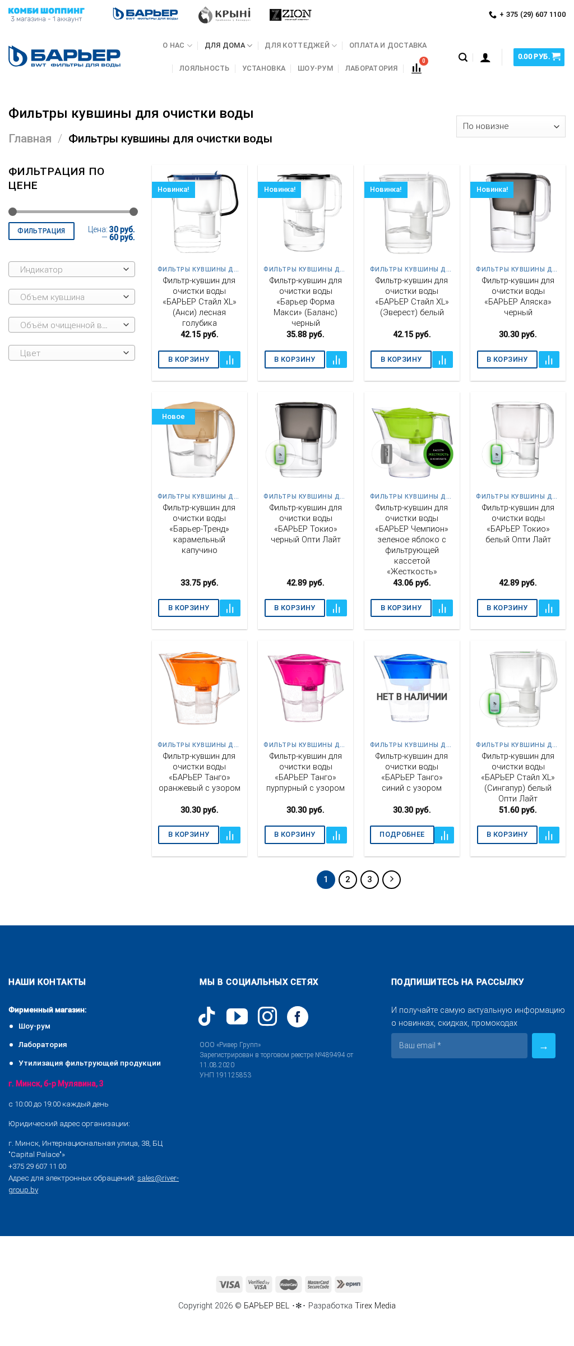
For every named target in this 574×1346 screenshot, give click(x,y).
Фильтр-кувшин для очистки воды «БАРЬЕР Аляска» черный (518, 296)
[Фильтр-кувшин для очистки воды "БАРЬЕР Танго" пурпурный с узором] (305, 688)
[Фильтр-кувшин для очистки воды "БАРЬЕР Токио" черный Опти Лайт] (305, 439)
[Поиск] (463, 57)
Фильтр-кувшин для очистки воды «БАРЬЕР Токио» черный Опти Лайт (306, 524)
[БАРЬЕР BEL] (64, 57)
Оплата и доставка (388, 45)
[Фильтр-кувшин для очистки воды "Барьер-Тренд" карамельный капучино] (199, 439)
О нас (173, 45)
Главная (30, 138)
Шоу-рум (315, 68)
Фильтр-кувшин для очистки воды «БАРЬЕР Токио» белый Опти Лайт (518, 524)
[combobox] (71, 269)
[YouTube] (237, 1017)
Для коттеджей (297, 45)
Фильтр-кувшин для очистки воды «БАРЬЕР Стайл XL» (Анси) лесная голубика (200, 301)
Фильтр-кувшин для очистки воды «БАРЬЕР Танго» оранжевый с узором (199, 772)
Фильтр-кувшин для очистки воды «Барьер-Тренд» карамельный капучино (199, 529)
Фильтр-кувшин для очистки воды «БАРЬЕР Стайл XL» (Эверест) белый (412, 296)
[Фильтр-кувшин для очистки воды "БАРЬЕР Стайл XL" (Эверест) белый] (412, 212)
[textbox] (69, 270)
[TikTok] (206, 1016)
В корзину (188, 359)
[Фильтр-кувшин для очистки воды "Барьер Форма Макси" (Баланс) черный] (305, 212)
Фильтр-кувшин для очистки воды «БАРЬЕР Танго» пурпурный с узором (305, 772)
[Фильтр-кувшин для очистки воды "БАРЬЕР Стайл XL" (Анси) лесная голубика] (199, 212)
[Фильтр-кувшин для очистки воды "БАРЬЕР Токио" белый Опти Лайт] (518, 439)
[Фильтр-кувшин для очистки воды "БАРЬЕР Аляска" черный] (518, 212)
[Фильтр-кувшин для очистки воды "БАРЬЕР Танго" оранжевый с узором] (199, 688)
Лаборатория (371, 68)
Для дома (225, 45)
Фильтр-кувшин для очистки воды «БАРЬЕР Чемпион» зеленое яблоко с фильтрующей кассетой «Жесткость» (411, 540)
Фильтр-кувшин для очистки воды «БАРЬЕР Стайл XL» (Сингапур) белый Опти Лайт (518, 777)
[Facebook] (297, 1016)
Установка (263, 68)
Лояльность (204, 68)
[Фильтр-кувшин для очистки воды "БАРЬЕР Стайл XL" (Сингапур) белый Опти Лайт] (518, 688)
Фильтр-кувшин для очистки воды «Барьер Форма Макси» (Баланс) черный (306, 301)
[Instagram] (267, 1016)
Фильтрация (41, 231)
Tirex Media (375, 1306)
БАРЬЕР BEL (266, 1306)
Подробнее (401, 834)
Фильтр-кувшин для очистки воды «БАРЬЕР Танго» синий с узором (412, 772)
